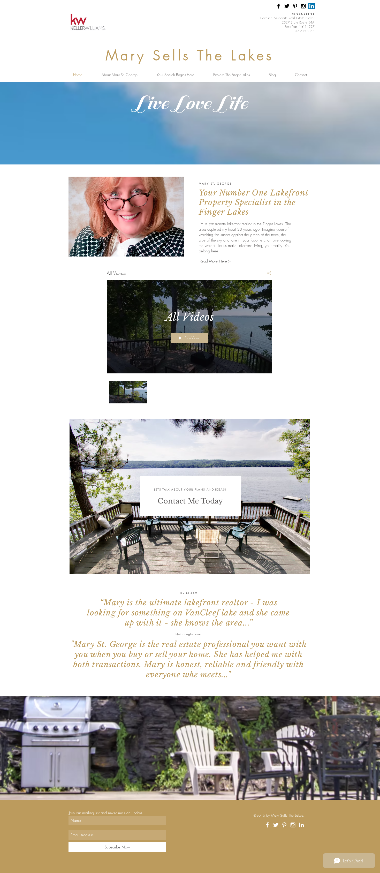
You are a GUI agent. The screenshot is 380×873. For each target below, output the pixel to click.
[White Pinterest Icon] (284, 825)
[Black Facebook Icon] (278, 6)
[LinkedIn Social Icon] (311, 6)
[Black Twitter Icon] (287, 6)
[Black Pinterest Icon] (295, 6)
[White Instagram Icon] (293, 825)
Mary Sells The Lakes (190, 55)
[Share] (267, 273)
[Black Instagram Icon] (303, 6)
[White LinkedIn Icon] (301, 825)
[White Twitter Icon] (275, 825)
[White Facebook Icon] (267, 825)
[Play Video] (128, 392)
